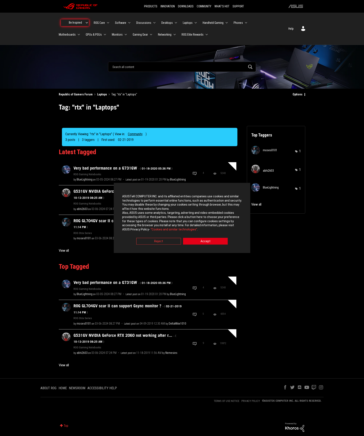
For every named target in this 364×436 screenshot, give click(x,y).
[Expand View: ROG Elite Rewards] (207, 34)
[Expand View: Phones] (246, 23)
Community (135, 134)
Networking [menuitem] (164, 34)
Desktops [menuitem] (167, 22)
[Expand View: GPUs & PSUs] (105, 34)
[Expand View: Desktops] (176, 23)
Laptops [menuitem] (188, 22)
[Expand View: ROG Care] (108, 23)
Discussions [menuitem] (143, 22)
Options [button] (297, 94)
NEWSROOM (77, 388)
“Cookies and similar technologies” (174, 229)
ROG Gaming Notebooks (87, 174)
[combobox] (182, 67)
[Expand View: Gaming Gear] (151, 34)
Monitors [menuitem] (117, 34)
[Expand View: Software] (129, 23)
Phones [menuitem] (238, 22)
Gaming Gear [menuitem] (140, 34)
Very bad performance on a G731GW (123, 168)
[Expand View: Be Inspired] (87, 22)
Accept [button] (205, 241)
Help (291, 28)
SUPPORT (238, 6)
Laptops (102, 94)
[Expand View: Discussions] (154, 23)
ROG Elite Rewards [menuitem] (192, 34)
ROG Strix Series (83, 233)
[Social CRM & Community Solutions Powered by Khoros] (294, 427)
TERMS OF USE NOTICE (226, 401)
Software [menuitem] (120, 22)
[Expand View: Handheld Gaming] (227, 23)
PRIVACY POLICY (250, 401)
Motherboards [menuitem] (67, 34)
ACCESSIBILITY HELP (102, 388)
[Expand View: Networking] (175, 34)
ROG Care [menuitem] (99, 22)
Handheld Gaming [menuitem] (213, 22)
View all (64, 251)
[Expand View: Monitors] (126, 34)
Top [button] (66, 425)
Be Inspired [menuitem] (75, 22)
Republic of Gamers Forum (76, 94)
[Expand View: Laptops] (196, 23)
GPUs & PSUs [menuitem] (94, 34)
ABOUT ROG (48, 388)
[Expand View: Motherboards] (79, 34)
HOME (63, 388)
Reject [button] (158, 241)
